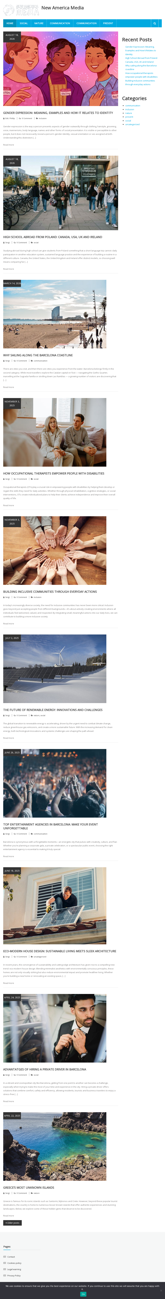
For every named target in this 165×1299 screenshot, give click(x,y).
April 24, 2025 (12, 997)
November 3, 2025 (12, 403)
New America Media (62, 7)
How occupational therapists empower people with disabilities (53, 473)
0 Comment (27, 118)
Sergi (7, 242)
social (24, 23)
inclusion (43, 118)
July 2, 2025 (12, 637)
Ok (83, 1294)
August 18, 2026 (12, 36)
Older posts (13, 1222)
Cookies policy (14, 1263)
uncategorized (40, 956)
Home (9, 23)
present (108, 23)
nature (38, 23)
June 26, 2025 (12, 752)
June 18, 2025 (12, 870)
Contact (11, 1256)
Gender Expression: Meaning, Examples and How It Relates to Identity (58, 113)
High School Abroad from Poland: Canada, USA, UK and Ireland (52, 237)
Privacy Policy (14, 1275)
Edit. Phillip (10, 118)
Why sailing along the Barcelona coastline (38, 355)
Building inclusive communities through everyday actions (50, 592)
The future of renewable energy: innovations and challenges (52, 710)
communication (60, 23)
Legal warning (14, 1269)
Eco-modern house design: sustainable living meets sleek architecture (59, 951)
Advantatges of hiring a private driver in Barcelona (44, 1069)
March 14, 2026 (12, 283)
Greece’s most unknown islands (28, 1187)
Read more (8, 144)
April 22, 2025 (12, 1115)
